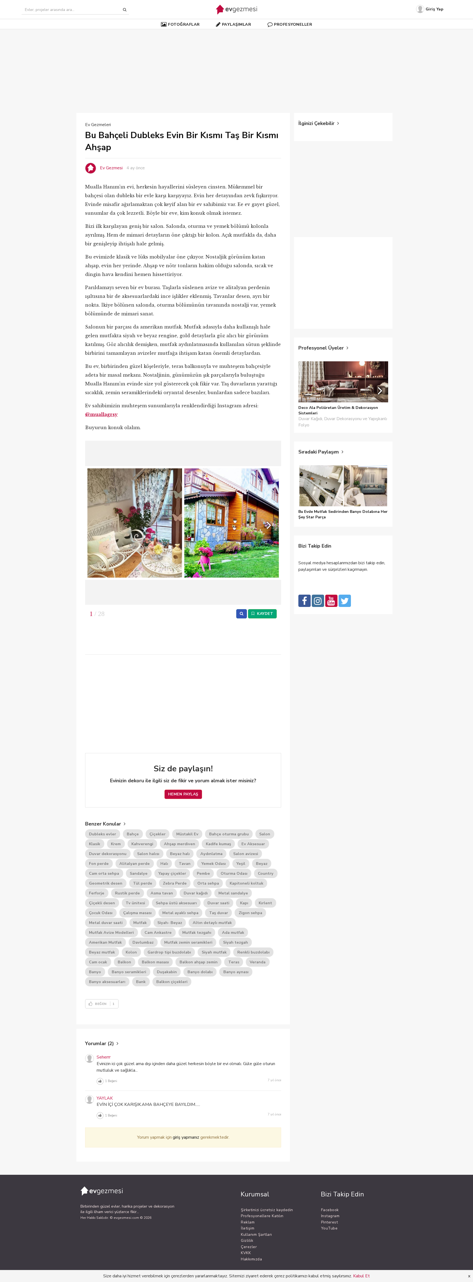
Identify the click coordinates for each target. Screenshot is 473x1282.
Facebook (330, 1210)
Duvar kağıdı (196, 893)
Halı (164, 863)
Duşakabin (167, 972)
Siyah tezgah (235, 942)
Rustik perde (127, 893)
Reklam (248, 1222)
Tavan (185, 863)
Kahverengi (142, 844)
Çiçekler (157, 834)
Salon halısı (148, 853)
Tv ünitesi (135, 903)
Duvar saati (218, 903)
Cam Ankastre (158, 932)
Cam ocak (98, 962)
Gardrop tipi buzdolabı (169, 952)
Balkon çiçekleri (172, 981)
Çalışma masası (137, 912)
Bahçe (133, 834)
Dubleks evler (102, 834)
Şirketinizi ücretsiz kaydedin (267, 1210)
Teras (233, 962)
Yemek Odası (213, 863)
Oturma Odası (234, 873)
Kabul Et (361, 1276)
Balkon (124, 962)
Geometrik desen (105, 883)
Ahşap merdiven (179, 844)
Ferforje (96, 893)
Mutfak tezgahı (196, 932)
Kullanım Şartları (256, 1234)
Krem (116, 844)
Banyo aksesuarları (107, 981)
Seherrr (104, 1057)
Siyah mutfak (214, 952)
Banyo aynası (236, 972)
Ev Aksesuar (253, 844)
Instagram (330, 1216)
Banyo (95, 972)
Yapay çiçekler (172, 873)
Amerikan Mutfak (105, 942)
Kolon (131, 952)
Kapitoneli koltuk (246, 883)
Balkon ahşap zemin (199, 962)
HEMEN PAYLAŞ (183, 794)
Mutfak (140, 922)
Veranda (258, 962)
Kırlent (265, 903)
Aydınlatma (211, 853)
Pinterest (329, 1222)
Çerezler (249, 1246)
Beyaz (261, 863)
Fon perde (99, 863)
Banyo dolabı (200, 972)
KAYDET (264, 613)
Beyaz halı (180, 853)
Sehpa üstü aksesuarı (176, 903)
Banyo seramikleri (129, 972)
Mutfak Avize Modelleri (111, 932)
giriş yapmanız (186, 1137)
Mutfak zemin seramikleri (188, 942)
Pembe (203, 873)
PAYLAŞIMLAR (236, 24)
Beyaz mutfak (102, 952)
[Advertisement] (236, 68)
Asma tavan (162, 893)
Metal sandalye (233, 893)
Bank (141, 981)
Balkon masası (155, 962)
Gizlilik (247, 1240)
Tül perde (142, 883)
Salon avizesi (245, 853)
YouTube (329, 1228)
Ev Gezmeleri (98, 125)
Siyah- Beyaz (169, 922)
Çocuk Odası (101, 912)
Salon (264, 834)
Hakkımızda (251, 1259)
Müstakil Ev (187, 834)
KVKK (246, 1252)
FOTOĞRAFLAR (184, 24)
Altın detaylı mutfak (212, 922)
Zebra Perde (175, 883)
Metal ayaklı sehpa (180, 912)
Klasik (94, 844)
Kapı (244, 903)
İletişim (247, 1228)
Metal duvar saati (106, 922)
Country (265, 873)
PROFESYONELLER (293, 24)
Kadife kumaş (218, 844)
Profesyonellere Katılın (262, 1216)
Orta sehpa (208, 883)
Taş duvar (218, 912)
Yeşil (240, 863)
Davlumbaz (143, 942)
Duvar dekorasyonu (107, 853)
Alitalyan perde (134, 863)
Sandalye (139, 873)
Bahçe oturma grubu (229, 834)
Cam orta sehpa (104, 873)
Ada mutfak (233, 932)
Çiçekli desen (102, 903)
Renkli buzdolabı (253, 952)
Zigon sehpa (250, 912)
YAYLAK (105, 1098)
